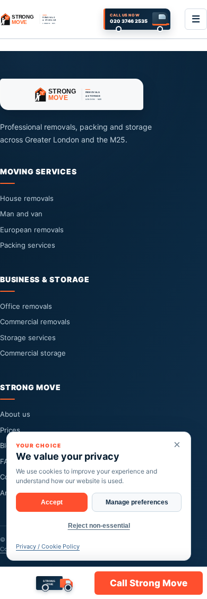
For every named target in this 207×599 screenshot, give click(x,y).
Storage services (28, 337)
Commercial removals (35, 321)
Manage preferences (137, 502)
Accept (52, 502)
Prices (10, 430)
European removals (32, 229)
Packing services (27, 245)
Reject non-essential (99, 525)
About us (15, 414)
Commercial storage (33, 353)
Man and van (21, 213)
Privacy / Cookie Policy (48, 546)
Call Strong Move (148, 583)
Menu (196, 19)
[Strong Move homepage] (31, 19)
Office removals (26, 306)
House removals (27, 198)
